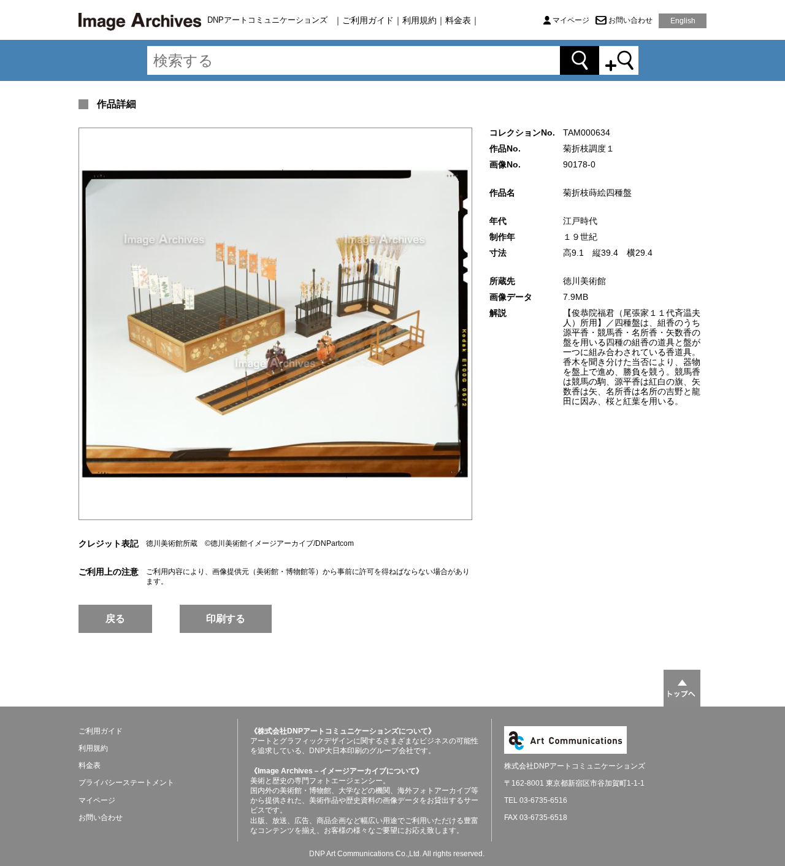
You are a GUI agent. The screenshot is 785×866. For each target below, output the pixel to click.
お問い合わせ (630, 20)
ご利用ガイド (368, 20)
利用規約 (419, 20)
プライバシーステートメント (126, 782)
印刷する (225, 618)
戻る (115, 618)
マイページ (571, 20)
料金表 (458, 20)
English (682, 21)
